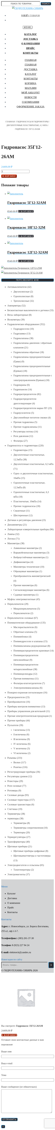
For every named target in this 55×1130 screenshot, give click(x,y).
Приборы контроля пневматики (23, 706)
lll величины (19, 739)
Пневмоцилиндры (23, 674)
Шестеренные (20, 515)
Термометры (13, 813)
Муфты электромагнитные (21, 599)
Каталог (30, 34)
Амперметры (14, 305)
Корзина (30, 83)
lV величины (20, 744)
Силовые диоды (15, 795)
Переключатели (15, 604)
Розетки (17, 767)
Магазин (31, 88)
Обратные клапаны (23, 632)
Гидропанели (20, 389)
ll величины (19, 734)
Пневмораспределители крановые (31, 650)
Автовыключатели (17, 287)
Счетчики (12, 809)
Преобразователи (16, 702)
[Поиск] (51, 965)
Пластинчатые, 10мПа (25, 501)
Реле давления (20, 436)
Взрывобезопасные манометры (29, 552)
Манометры (13, 543)
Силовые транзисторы (19, 804)
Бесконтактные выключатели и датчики (28, 310)
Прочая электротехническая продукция (27, 716)
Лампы (11, 534)
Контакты (30, 53)
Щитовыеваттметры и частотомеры (32, 855)
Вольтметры (13, 319)
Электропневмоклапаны (26, 688)
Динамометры (14, 524)
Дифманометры (21, 562)
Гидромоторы (20, 450)
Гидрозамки (19, 333)
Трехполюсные (21, 301)
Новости (30, 97)
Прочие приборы (16, 720)
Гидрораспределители (24, 394)
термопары (13, 818)
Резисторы (12, 781)
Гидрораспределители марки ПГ (30, 408)
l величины (19, 730)
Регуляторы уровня (17, 776)
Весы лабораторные (17, 315)
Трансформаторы (16, 841)
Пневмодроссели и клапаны (28, 641)
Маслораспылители (23, 627)
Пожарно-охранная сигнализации (25, 692)
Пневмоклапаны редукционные (30, 646)
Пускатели (12, 725)
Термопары (19, 832)
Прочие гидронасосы (24, 506)
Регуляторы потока (23, 431)
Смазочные (19, 510)
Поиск (46, 4)
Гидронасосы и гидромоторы (32, 122)
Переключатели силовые (20, 618)
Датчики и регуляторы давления (24, 520)
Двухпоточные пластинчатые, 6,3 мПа (27, 125)
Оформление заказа (30, 106)
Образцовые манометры (26, 571)
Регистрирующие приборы (21, 772)
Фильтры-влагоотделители (27, 683)
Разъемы (11, 758)
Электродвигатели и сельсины (23, 865)
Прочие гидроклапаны (25, 427)
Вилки (16, 762)
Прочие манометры (23, 585)
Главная (31, 60)
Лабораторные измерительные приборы (28, 529)
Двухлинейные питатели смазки (30, 417)
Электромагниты (16, 874)
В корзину (9, 176)
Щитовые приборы (17, 846)
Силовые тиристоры (18, 800)
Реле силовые (14, 786)
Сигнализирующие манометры (29, 590)
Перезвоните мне (27, 280)
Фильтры (18, 441)
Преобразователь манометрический (32, 576)
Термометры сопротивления (28, 827)
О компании (30, 43)
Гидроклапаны (21, 338)
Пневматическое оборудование (23, 622)
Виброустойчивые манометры (29, 557)
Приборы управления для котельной (26, 711)
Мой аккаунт (30, 92)
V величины (19, 748)
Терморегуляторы (16, 837)
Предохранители (16, 697)
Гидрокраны (19, 385)
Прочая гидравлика (23, 422)
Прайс (30, 48)
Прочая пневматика (23, 678)
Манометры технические (26, 566)
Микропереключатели (25, 608)
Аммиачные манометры (25, 548)
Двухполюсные (21, 291)
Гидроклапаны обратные (26, 352)
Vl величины (20, 753)
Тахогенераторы (21, 869)
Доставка (30, 39)
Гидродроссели (21, 329)
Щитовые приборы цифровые (29, 851)
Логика (11, 538)
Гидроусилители (22, 413)
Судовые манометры (24, 594)
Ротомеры (12, 790)
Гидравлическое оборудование (23, 324)
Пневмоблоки (20, 636)
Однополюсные (21, 296)
